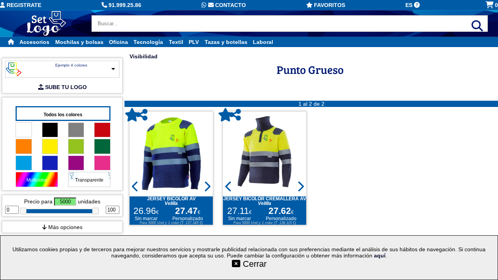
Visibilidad (144, 56)
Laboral (263, 42)
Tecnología (148, 42)
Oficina (118, 42)
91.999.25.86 (124, 5)
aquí (380, 255)
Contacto (230, 5)
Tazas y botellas (226, 42)
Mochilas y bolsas (79, 42)
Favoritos (328, 5)
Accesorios (34, 42)
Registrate (23, 5)
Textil (176, 42)
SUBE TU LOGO (65, 87)
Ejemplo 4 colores (71, 65)
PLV (194, 42)
